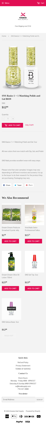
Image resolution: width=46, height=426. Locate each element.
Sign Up (40, 400)
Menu (7, 3)
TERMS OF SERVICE (23, 369)
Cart (42, 3)
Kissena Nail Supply (17, 411)
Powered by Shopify (33, 411)
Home (4, 36)
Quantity (5, 115)
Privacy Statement (23, 366)
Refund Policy (23, 362)
